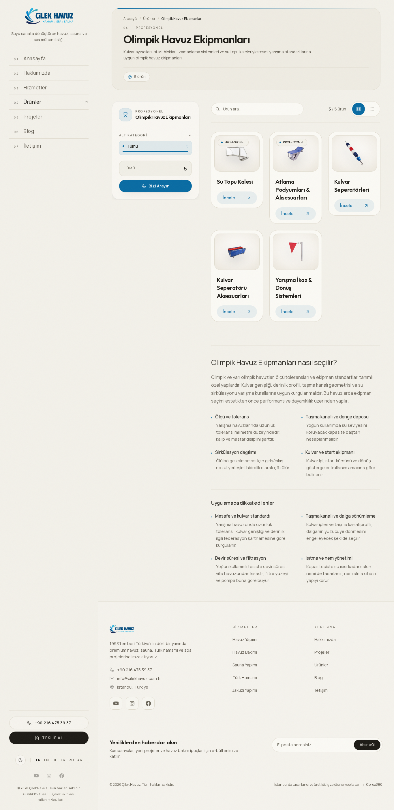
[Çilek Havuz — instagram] (49, 775)
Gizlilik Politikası (35, 794)
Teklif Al (52, 737)
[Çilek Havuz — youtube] (36, 775)
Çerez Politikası (63, 794)
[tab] (358, 109)
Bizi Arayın (159, 186)
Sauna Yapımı (244, 665)
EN (46, 760)
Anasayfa (130, 18)
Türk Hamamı (244, 677)
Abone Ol (367, 744)
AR (79, 760)
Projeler (321, 652)
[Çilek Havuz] (49, 17)
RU (71, 760)
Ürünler (149, 18)
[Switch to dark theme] (20, 760)
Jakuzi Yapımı (244, 690)
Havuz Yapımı (244, 639)
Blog (318, 677)
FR (63, 760)
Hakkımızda (325, 639)
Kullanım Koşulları (50, 800)
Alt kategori (133, 135)
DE (54, 760)
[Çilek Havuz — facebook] (61, 775)
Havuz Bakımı (244, 652)
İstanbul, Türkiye (132, 687)
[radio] (155, 148)
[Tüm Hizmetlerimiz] (82, 87)
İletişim (321, 690)
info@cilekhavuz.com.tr (139, 678)
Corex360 (374, 784)
